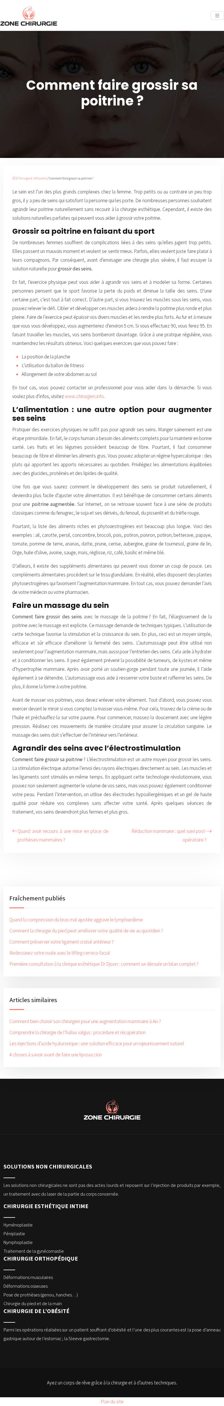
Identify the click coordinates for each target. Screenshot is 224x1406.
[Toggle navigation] (217, 15)
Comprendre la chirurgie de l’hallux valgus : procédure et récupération (77, 1032)
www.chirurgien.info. (85, 396)
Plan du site (112, 1401)
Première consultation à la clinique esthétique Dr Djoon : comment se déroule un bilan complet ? (104, 964)
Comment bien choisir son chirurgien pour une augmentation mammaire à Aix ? (85, 1021)
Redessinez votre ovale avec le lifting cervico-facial (59, 953)
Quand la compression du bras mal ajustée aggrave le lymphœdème (76, 919)
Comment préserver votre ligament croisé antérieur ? (61, 942)
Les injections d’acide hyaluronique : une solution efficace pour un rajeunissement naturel (96, 1043)
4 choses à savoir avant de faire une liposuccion (55, 1054)
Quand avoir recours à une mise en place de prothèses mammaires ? (63, 835)
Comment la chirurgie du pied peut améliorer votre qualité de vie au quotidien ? (86, 931)
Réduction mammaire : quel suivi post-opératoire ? (169, 835)
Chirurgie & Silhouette (32, 178)
